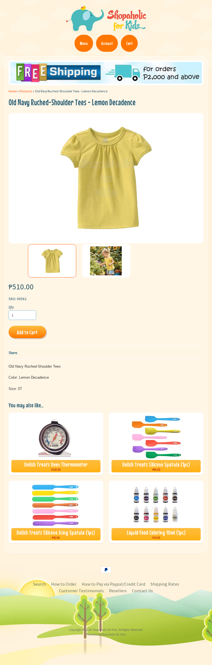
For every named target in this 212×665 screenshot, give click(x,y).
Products (25, 91)
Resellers (118, 590)
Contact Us (142, 590)
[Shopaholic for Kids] (106, 28)
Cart (129, 43)
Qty (11, 307)
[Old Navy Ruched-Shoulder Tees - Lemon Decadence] (52, 261)
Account (107, 43)
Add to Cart (27, 332)
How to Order (63, 584)
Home (13, 91)
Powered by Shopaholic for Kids (106, 634)
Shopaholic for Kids (105, 630)
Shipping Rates (164, 584)
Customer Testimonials (81, 590)
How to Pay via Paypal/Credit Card (113, 584)
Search (39, 584)
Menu (84, 43)
